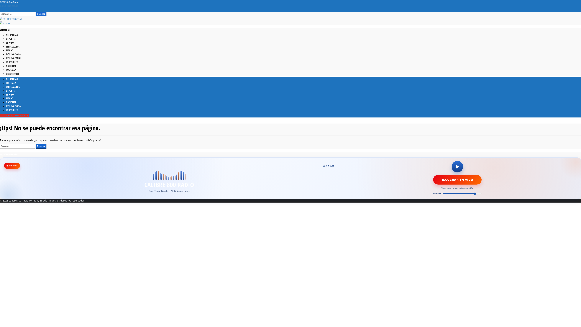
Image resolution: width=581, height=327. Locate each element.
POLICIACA (11, 69)
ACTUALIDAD (12, 35)
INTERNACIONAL (14, 54)
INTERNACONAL (13, 58)
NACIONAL (11, 66)
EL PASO (10, 42)
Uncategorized (12, 73)
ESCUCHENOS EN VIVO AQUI (15, 115)
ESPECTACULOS (13, 46)
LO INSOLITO (12, 62)
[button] (1, 9)
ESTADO (9, 50)
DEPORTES (11, 38)
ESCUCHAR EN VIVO (457, 180)
